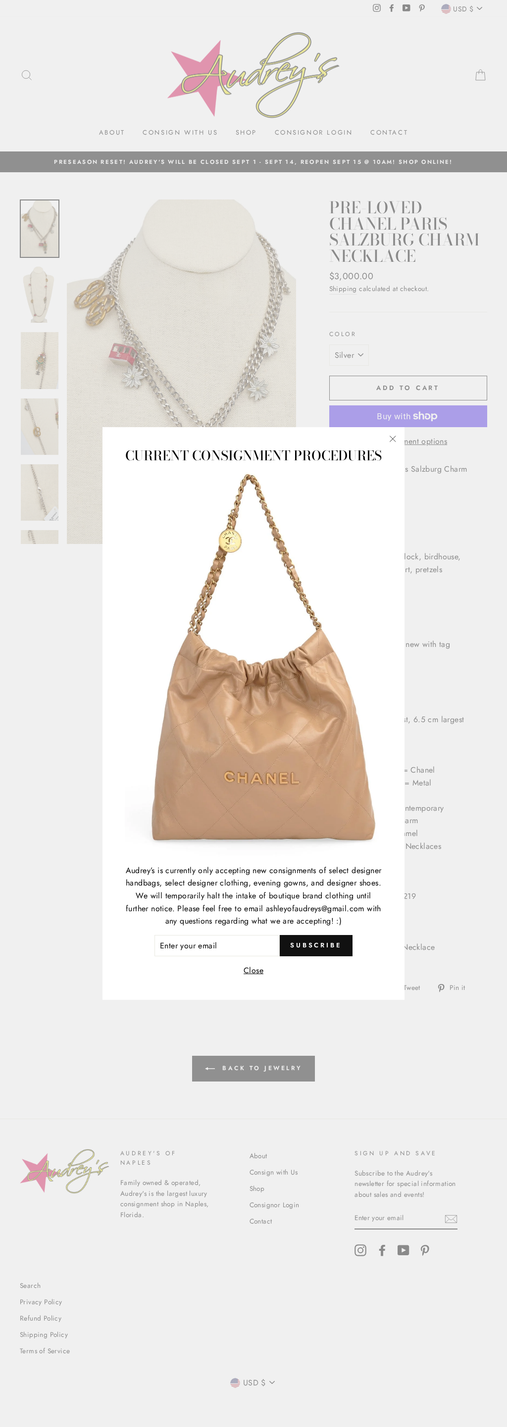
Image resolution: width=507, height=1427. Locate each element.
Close (253, 970)
